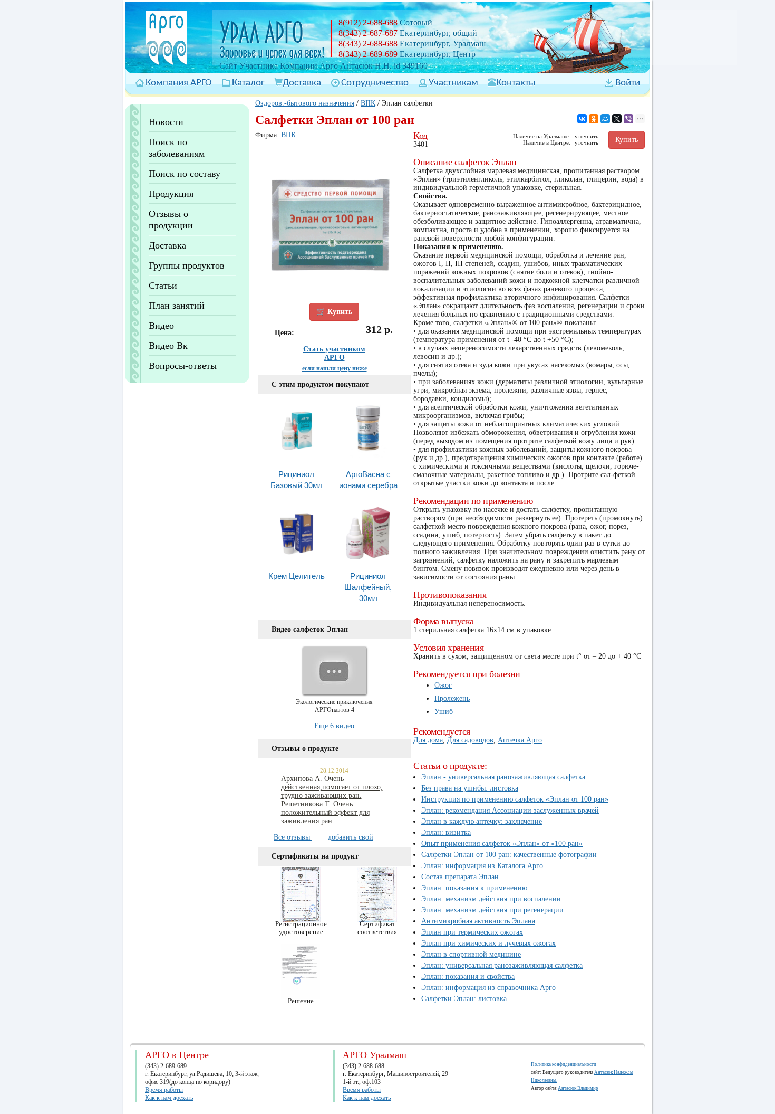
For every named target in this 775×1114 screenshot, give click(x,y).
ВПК (368, 103)
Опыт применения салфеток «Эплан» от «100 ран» (502, 844)
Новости (166, 122)
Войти (627, 83)
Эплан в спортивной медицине (471, 954)
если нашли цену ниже (334, 368)
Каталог (248, 83)
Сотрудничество (375, 83)
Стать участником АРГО (334, 353)
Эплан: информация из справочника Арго (488, 988)
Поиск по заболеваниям (177, 148)
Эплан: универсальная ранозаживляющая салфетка (502, 965)
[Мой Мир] (605, 118)
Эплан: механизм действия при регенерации (492, 910)
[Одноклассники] (593, 118)
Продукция (171, 193)
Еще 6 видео (334, 726)
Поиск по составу (184, 173)
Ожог (443, 685)
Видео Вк (168, 345)
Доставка (302, 83)
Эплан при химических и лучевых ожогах (488, 943)
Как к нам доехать (169, 1097)
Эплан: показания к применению (474, 888)
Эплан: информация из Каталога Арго (482, 866)
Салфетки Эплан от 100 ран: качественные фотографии (509, 855)
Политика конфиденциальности (563, 1064)
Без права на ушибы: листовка (469, 788)
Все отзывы (293, 837)
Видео (161, 325)
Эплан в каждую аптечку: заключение (481, 821)
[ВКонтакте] (582, 118)
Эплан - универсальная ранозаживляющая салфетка (503, 777)
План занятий (177, 305)
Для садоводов (470, 740)
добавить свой (350, 837)
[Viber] (628, 118)
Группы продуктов (187, 265)
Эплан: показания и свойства (468, 976)
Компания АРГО (179, 83)
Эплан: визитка (446, 832)
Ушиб (443, 712)
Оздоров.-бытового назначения (304, 103)
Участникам (453, 83)
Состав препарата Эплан (460, 877)
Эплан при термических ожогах (472, 932)
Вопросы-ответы (183, 365)
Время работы (164, 1089)
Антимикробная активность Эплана (478, 921)
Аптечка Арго (520, 740)
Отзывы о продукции (171, 219)
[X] (617, 118)
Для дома (428, 740)
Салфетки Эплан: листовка (464, 999)
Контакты (516, 83)
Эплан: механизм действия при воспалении (491, 899)
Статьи (163, 285)
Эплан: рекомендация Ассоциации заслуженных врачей (510, 810)
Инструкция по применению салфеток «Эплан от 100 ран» (514, 799)
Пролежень (452, 698)
